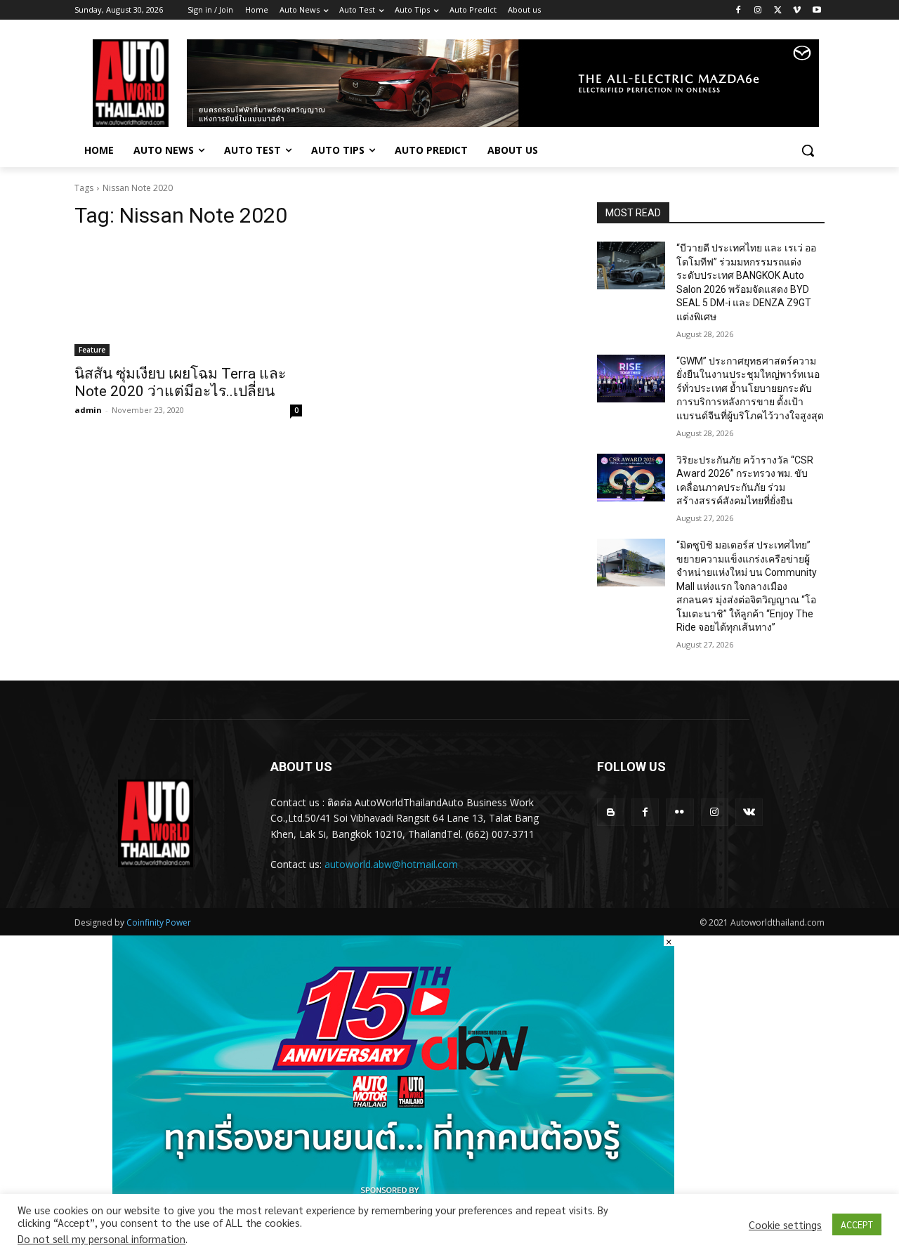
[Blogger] (610, 812)
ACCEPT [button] (857, 1224)
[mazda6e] (503, 83)
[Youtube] (816, 10)
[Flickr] (679, 812)
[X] (778, 10)
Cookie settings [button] (785, 1224)
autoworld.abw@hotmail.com (391, 864)
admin (88, 410)
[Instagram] (758, 10)
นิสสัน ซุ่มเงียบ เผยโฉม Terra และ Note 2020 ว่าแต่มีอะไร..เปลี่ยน (180, 382)
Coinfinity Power (158, 922)
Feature (92, 350)
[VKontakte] (749, 812)
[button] (808, 150)
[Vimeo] (797, 10)
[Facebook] (738, 10)
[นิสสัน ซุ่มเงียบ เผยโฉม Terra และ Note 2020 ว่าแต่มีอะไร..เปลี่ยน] (188, 299)
